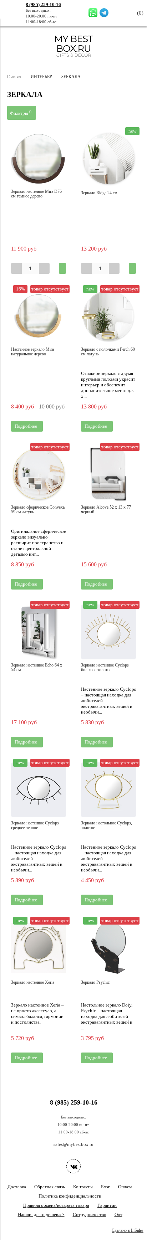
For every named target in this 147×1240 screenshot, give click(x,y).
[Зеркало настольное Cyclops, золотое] (108, 789)
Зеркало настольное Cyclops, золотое (106, 825)
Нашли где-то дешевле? (41, 1214)
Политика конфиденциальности (70, 1196)
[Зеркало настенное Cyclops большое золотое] (108, 631)
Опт (118, 1214)
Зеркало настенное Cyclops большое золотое (105, 667)
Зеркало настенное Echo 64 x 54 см (36, 667)
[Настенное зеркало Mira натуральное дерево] (38, 316)
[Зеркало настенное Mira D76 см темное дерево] (38, 158)
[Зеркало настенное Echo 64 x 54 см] (38, 631)
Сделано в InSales (127, 1230)
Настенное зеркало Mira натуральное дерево (32, 351)
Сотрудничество (89, 1214)
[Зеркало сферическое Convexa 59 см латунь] (38, 474)
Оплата (125, 1186)
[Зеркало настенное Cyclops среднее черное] (38, 789)
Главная (14, 76)
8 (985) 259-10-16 (43, 4)
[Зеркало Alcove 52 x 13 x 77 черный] (108, 474)
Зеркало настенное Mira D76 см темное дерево (36, 194)
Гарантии (107, 1205)
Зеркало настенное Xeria (32, 982)
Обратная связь (49, 1186)
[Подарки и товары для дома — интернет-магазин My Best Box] (73, 60)
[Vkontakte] (73, 1166)
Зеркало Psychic (95, 982)
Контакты (83, 1186)
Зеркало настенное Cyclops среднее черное (35, 825)
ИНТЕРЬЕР (41, 76)
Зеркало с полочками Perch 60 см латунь (108, 351)
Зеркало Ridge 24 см (99, 193)
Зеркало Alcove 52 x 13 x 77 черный (106, 509)
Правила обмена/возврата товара (56, 1205)
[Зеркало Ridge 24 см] (108, 158)
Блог (105, 1186)
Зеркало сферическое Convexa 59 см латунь (38, 509)
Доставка (16, 1186)
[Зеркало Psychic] (108, 947)
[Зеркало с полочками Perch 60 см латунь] (108, 316)
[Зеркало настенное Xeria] (38, 947)
